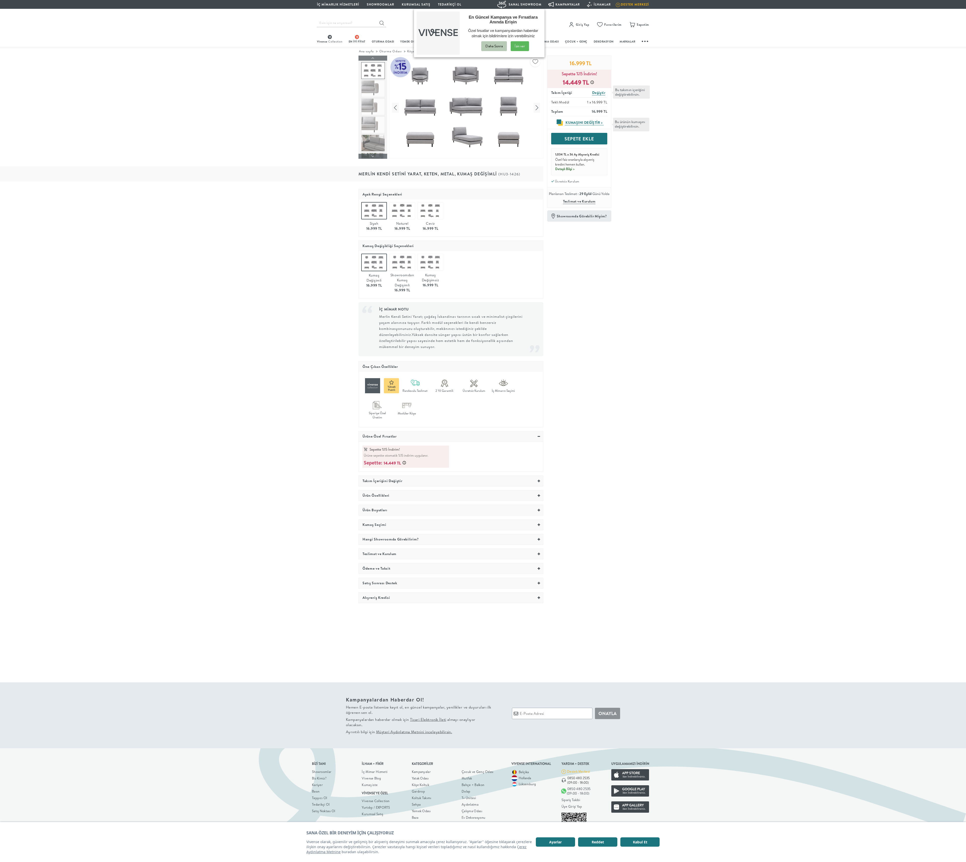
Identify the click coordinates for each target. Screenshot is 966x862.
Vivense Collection (375, 801)
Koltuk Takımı (421, 798)
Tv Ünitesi (469, 798)
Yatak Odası (420, 778)
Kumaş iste (370, 784)
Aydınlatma (470, 804)
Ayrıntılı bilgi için (399, 731)
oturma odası (383, 42)
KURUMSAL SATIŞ (416, 4)
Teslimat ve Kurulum (579, 201)
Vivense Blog (371, 778)
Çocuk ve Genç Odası (478, 771)
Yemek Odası (421, 811)
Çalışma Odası (472, 811)
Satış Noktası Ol (323, 811)
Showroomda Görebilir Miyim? (582, 216)
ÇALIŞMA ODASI (547, 42)
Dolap (466, 791)
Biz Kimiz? (319, 778)
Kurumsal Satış (372, 814)
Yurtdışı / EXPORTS (376, 807)
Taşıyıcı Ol (319, 798)
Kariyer (317, 784)
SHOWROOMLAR (380, 4)
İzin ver (520, 46)
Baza (415, 817)
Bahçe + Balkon (473, 784)
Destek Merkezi (578, 771)
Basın (316, 791)
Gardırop (418, 791)
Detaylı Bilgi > (565, 169)
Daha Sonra (494, 46)
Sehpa (416, 804)
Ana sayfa (366, 51)
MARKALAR (627, 42)
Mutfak (467, 778)
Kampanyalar (421, 771)
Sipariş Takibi (570, 800)
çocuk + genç (576, 42)
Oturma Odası (390, 51)
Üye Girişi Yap (571, 806)
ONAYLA (607, 713)
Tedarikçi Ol (449, 4)
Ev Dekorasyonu (473, 817)
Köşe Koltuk (420, 784)
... (645, 40)
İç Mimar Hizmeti (374, 771)
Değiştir (598, 92)
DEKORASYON (604, 42)
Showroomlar (321, 771)
